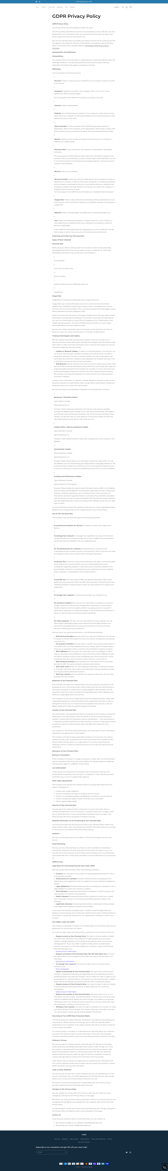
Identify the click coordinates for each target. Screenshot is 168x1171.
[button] (44, 7)
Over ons (57, 1139)
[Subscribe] (65, 1152)
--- (80, 1167)
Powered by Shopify (87, 1167)
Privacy (109, 1139)
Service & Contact (84, 1142)
